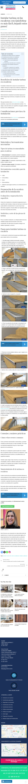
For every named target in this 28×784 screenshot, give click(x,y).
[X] (4, 552)
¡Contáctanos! (7, 781)
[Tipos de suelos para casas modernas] (21, 603)
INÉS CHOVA (8, 76)
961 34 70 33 (20, 773)
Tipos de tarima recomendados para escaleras (11, 60)
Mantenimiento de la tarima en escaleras (12, 74)
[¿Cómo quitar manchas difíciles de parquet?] (21, 588)
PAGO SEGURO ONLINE (14, 690)
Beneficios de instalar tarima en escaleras (11, 55)
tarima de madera (16, 102)
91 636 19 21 (15, 770)
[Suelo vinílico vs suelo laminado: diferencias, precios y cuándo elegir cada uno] (7, 603)
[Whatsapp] (7, 552)
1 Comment (6, 575)
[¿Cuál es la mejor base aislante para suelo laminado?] (7, 618)
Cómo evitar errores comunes (9, 73)
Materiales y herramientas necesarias (10, 58)
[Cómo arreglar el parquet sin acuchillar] (21, 618)
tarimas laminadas (23, 555)
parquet (5, 555)
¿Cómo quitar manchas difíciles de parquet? (19, 595)
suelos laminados (5, 408)
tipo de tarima (15, 117)
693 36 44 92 (9, 668)
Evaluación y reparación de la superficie (11, 67)
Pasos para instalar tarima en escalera (10, 70)
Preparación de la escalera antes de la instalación (10, 65)
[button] (1, 7)
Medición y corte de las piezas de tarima (11, 68)
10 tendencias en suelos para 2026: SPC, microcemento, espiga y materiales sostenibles (7, 595)
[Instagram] (9, 552)
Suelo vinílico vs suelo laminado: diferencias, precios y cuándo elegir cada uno (7, 610)
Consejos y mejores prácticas (8, 71)
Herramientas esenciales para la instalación (12, 62)
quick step (9, 555)
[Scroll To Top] (26, 782)
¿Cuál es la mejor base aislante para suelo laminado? (7, 625)
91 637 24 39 (10, 773)
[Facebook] (2, 552)
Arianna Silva (4, 29)
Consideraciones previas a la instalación (10, 57)
